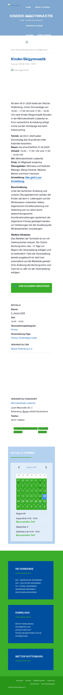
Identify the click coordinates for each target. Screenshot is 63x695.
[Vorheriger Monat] (18, 467)
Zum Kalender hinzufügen (34, 285)
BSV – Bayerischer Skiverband (28, 580)
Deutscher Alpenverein (26, 592)
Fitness (14, 329)
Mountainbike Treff (25, 521)
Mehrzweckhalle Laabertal (23, 402)
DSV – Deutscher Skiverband (28, 583)
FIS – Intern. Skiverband (26, 586)
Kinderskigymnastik (28, 337)
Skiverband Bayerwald (25, 589)
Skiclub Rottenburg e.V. (22, 348)
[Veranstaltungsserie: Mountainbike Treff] (39, 518)
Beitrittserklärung (24, 624)
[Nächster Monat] (45, 467)
